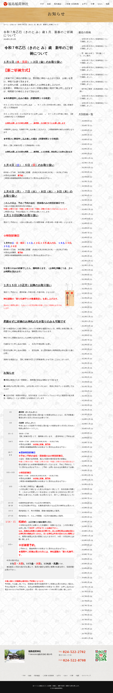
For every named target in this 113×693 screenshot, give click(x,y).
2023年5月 (85, 293)
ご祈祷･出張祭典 (72, 4)
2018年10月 (86, 540)
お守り (85, 4)
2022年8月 (85, 335)
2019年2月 (85, 522)
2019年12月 (86, 475)
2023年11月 (86, 265)
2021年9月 (85, 377)
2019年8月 (85, 494)
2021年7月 (85, 386)
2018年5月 (85, 564)
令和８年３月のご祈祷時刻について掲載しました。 (94, 97)
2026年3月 (85, 144)
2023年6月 (85, 289)
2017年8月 (85, 601)
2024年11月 (86, 214)
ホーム (6, 24)
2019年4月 (85, 512)
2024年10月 (86, 219)
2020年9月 (85, 433)
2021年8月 (85, 382)
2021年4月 (85, 400)
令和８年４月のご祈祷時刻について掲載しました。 (94, 83)
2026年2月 (85, 149)
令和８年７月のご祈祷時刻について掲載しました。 (94, 61)
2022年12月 (86, 317)
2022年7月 (85, 340)
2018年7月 (85, 554)
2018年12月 (86, 531)
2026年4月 (85, 139)
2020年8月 (85, 438)
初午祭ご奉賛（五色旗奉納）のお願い (94, 90)
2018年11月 (86, 536)
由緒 (49, 4)
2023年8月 (85, 279)
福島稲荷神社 (58, 688)
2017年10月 (86, 592)
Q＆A (100, 4)
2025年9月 (85, 172)
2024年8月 (85, 228)
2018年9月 (85, 545)
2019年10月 (86, 484)
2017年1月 (85, 634)
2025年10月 (86, 167)
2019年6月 (85, 503)
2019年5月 (85, 508)
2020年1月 (85, 470)
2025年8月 (85, 177)
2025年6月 (85, 186)
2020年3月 (85, 461)
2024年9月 (85, 223)
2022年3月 (85, 359)
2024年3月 (85, 251)
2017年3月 (85, 624)
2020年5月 (85, 452)
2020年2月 (85, 466)
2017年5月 (85, 615)
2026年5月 (85, 135)
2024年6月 (85, 237)
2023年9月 (85, 275)
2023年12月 (86, 261)
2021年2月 (85, 410)
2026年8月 (85, 121)
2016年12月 (86, 638)
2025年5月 (85, 191)
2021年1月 (85, 414)
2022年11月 (86, 321)
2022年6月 (85, 345)
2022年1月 (85, 368)
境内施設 (57, 4)
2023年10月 (86, 270)
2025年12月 (86, 158)
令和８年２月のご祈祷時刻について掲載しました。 (94, 104)
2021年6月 (85, 391)
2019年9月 (85, 489)
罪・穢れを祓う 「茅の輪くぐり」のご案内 (92, 54)
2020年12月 (86, 419)
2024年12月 (86, 209)
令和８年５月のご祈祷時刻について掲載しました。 (94, 76)
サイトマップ (86, 675)
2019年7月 (85, 498)
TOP (42, 4)
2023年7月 (85, 284)
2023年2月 (85, 307)
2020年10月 (86, 428)
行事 (93, 4)
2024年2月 (85, 256)
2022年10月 (86, 326)
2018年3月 (85, 573)
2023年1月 (85, 312)
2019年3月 (85, 517)
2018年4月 (85, 568)
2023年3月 (85, 303)
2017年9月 (85, 596)
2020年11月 (86, 424)
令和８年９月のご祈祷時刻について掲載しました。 (94, 40)
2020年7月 (85, 442)
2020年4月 (85, 456)
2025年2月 (85, 205)
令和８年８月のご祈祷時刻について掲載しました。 (94, 47)
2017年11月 (86, 587)
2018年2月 (85, 578)
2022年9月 (85, 330)
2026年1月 (85, 153)
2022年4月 (85, 354)
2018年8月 (85, 550)
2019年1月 (85, 526)
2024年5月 (85, 242)
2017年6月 (85, 610)
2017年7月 (85, 605)
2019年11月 (86, 480)
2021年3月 (85, 405)
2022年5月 (85, 349)
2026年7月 (85, 125)
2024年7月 (85, 233)
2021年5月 (85, 396)
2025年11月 (86, 163)
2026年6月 (85, 130)
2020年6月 (85, 447)
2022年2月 (85, 363)
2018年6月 (85, 559)
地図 (107, 4)
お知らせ (13, 24)
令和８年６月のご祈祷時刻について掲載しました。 (94, 69)
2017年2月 (85, 629)
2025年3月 (85, 200)
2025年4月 (85, 195)
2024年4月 (85, 247)
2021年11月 (86, 372)
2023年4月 (85, 298)
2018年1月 (85, 582)
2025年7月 (85, 181)
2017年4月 (85, 620)
